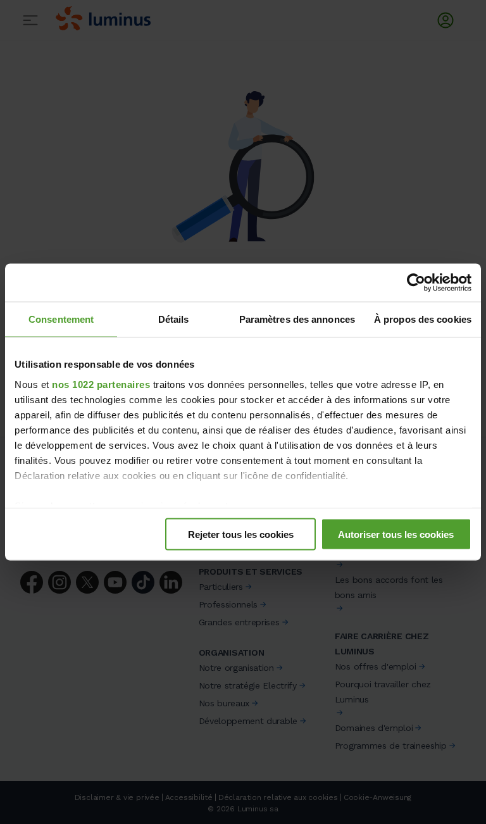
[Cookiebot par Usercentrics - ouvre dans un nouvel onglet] (416, 282)
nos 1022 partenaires (101, 383)
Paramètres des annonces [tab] (297, 319)
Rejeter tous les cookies (241, 534)
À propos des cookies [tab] (422, 319)
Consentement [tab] (61, 319)
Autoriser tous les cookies (396, 534)
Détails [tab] (173, 319)
